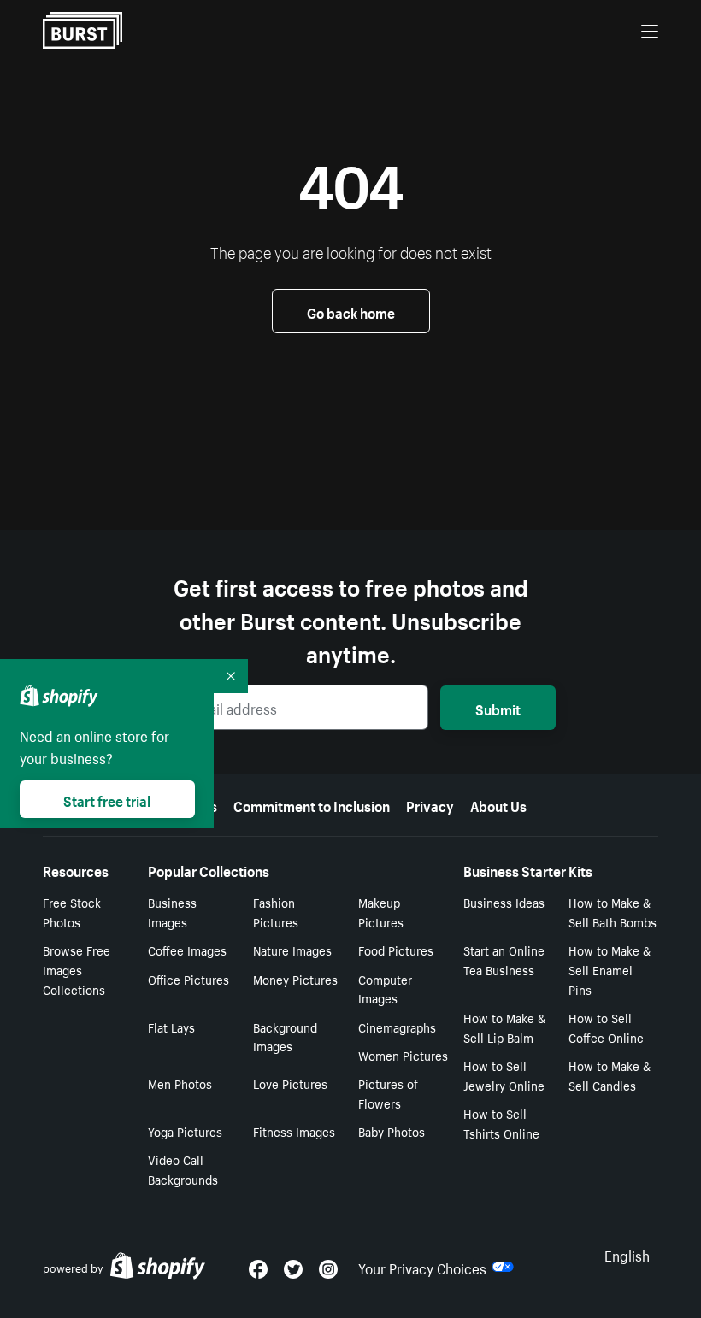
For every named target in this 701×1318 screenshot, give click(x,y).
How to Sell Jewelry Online (504, 1075)
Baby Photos (391, 1130)
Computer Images (385, 988)
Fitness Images (294, 1130)
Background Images (285, 1036)
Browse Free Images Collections (76, 969)
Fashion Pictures (275, 911)
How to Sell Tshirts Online (501, 1122)
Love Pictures (290, 1083)
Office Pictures (188, 978)
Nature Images (292, 949)
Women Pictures (403, 1054)
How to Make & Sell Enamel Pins (609, 969)
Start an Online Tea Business (504, 959)
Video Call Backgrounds (183, 1169)
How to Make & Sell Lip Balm (504, 1027)
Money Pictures (295, 978)
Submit (498, 708)
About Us (498, 804)
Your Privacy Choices (422, 1267)
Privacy (430, 804)
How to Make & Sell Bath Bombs (612, 911)
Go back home (351, 311)
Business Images (172, 911)
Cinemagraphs (397, 1026)
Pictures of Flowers (388, 1093)
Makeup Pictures (381, 911)
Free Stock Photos (72, 911)
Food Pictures (395, 949)
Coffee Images (187, 949)
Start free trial (106, 799)
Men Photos (180, 1083)
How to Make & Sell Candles (609, 1075)
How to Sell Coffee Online (606, 1027)
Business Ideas (504, 901)
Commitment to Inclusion (311, 804)
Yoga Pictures (185, 1130)
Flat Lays (171, 1026)
